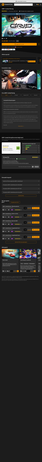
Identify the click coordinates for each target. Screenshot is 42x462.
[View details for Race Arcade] (10, 253)
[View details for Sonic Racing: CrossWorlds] (28, 253)
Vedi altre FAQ (21, 195)
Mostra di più (20, 126)
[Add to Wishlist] (39, 44)
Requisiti (35, 95)
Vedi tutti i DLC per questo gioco (21, 242)
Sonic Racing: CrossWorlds (25, 260)
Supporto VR (25, 95)
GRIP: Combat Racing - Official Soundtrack (11, 206)
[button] (11, 158)
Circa (6, 95)
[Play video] (19, 79)
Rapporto (36, 166)
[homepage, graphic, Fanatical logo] (7, 4)
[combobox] (24, 4)
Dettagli (16, 95)
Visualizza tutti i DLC (15, 202)
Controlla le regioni (19, 47)
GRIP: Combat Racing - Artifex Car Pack (10, 213)
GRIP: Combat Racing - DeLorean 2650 (10, 220)
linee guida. (6, 140)
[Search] (31, 4)
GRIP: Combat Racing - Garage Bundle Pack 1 (11, 228)
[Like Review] (33, 167)
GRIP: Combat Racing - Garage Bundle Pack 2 (11, 235)
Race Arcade (5, 260)
